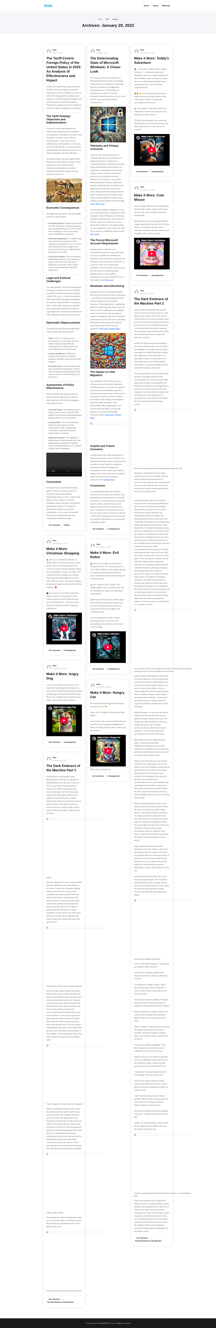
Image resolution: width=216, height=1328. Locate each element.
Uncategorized (70, 650)
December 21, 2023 (147, 53)
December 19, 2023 (103, 547)
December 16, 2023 (60, 668)
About (155, 6)
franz (55, 50)
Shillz (48, 6)
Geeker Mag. (114, 329)
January (115, 19)
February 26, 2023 (147, 293)
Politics (67, 525)
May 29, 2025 (58, 53)
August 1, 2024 (101, 53)
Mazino (120, 1323)
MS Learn (100, 204)
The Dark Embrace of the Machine (60, 1302)
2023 (107, 19)
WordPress (105, 1323)
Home (146, 6)
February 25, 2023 (59, 760)
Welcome (166, 6)
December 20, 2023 (60, 543)
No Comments (54, 525)
